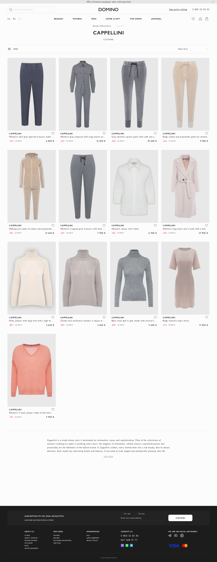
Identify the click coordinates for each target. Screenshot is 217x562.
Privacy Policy (92, 540)
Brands (58, 18)
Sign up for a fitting (178, 9)
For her (142, 514)
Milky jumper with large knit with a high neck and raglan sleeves (31, 321)
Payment (56, 535)
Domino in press (31, 540)
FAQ (88, 535)
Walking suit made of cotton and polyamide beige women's (31, 229)
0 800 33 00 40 (200, 9)
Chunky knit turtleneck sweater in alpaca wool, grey (83, 321)
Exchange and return (62, 540)
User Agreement (93, 538)
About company (31, 538)
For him (127, 514)
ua (8, 19)
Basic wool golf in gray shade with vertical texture (134, 321)
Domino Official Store (102, 26)
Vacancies (29, 543)
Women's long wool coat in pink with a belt (184, 229)
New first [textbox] (183, 49)
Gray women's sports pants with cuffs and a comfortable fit (134, 137)
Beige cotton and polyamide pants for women (185, 137)
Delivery (56, 538)
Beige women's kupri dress (176, 321)
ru (14, 19)
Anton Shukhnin (31, 548)
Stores (27, 535)
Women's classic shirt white (125, 229)
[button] (53, 133)
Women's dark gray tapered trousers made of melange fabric (31, 137)
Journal (156, 18)
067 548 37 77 (129, 540)
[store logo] (108, 9)
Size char (57, 543)
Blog (27, 545)
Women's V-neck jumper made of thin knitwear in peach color (31, 413)
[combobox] (194, 49)
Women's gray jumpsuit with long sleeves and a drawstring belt (83, 137)
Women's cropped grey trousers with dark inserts (83, 229)
